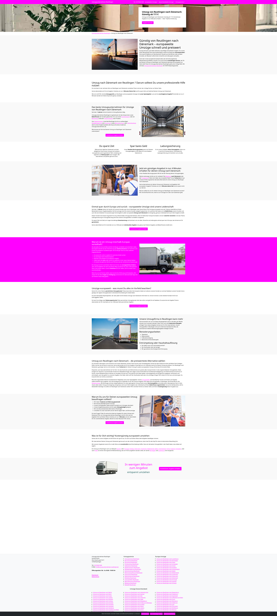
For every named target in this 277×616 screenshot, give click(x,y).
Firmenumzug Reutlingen (131, 564)
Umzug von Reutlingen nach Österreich (167, 576)
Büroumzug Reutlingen (131, 560)
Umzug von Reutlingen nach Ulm (165, 604)
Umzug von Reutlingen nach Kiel (133, 596)
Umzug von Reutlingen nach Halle (134, 599)
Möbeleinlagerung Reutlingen (133, 569)
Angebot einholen (148, 22)
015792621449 (98, 565)
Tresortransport (108, 118)
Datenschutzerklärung (169, 613)
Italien (156, 449)
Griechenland (162, 449)
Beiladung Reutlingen (130, 583)
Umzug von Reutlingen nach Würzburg (167, 601)
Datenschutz (95, 577)
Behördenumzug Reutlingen (132, 581)
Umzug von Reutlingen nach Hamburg (103, 608)
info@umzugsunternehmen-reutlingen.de (107, 567)
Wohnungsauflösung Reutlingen (133, 573)
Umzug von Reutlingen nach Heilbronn (167, 603)
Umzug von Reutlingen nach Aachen (134, 594)
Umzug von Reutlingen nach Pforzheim (167, 606)
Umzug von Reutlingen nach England (166, 567)
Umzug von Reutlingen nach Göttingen (167, 611)
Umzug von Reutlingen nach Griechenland (167, 569)
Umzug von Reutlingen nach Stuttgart (103, 606)
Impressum (95, 575)
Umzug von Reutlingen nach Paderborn (167, 594)
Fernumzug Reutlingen (131, 562)
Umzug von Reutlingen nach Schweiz (166, 583)
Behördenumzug (119, 123)
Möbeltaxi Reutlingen (130, 578)
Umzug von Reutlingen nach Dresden (103, 603)
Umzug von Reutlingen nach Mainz (134, 606)
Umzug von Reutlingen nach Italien (166, 571)
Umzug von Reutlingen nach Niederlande (167, 573)
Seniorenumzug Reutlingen (132, 571)
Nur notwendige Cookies (156, 613)
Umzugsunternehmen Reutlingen (102, 2)
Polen (96, 450)
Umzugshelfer (146, 380)
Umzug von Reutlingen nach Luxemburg (167, 559)
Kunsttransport (125, 117)
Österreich (137, 449)
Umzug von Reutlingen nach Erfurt (134, 610)
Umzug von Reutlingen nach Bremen (103, 599)
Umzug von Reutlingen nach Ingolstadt (167, 596)
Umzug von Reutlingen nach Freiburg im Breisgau (138, 603)
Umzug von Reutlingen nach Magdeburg (136, 601)
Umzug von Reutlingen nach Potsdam (103, 604)
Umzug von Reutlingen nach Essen (102, 596)
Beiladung (168, 176)
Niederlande (150, 449)
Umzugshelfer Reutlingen (132, 579)
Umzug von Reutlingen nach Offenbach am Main (169, 597)
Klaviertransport (98, 121)
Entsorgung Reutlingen (131, 574)
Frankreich (144, 449)
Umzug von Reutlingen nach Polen (165, 562)
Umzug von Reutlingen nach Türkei (166, 566)
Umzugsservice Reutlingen (132, 559)
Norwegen (153, 450)
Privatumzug (145, 178)
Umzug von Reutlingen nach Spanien (166, 581)
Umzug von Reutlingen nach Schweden (167, 564)
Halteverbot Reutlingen (131, 566)
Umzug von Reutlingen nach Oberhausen (136, 611)
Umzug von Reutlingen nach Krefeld (134, 604)
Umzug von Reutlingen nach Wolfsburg (167, 608)
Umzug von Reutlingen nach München (103, 611)
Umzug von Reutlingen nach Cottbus (103, 601)
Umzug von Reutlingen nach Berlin (102, 592)
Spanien (119, 449)
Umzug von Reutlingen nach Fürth (165, 599)
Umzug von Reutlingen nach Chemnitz (135, 597)
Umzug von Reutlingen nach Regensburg (167, 592)
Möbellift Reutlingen (130, 585)
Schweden (178, 449)
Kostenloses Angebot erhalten (114, 135)
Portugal (126, 449)
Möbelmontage (96, 383)
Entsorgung (108, 123)
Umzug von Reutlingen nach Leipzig (102, 597)
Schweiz (131, 449)
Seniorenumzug (131, 123)
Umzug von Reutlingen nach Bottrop (166, 610)
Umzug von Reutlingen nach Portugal (166, 579)
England (172, 449)
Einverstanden (145, 613)
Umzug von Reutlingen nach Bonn (102, 594)
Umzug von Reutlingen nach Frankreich (167, 574)
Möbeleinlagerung (97, 123)
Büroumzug (95, 118)
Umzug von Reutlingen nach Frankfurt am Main (106, 610)
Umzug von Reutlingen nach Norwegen (167, 560)
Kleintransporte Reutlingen (132, 576)
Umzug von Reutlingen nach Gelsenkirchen (136, 592)
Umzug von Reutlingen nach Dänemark (167, 578)
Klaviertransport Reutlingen (132, 567)
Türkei (168, 449)
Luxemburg (161, 450)
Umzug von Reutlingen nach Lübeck (134, 608)
